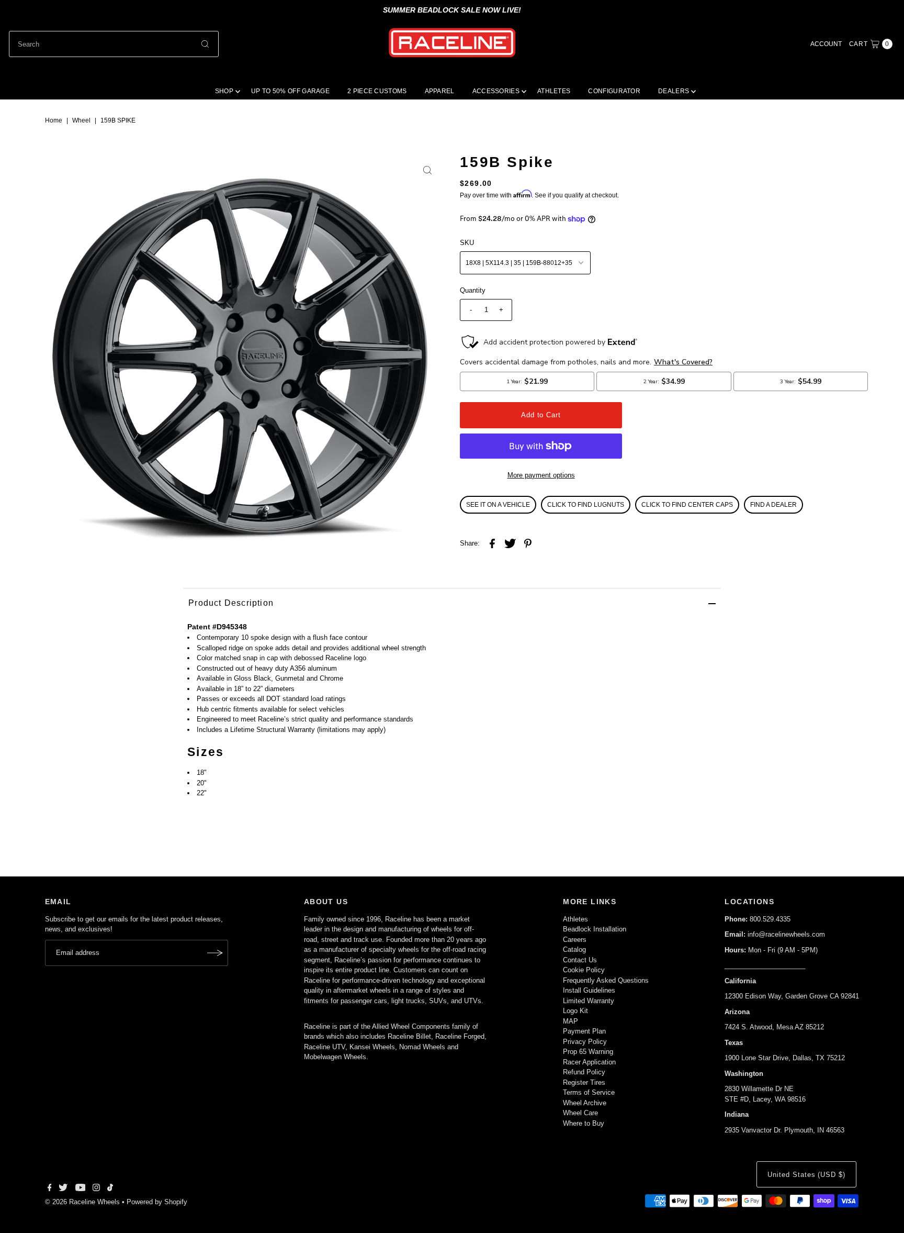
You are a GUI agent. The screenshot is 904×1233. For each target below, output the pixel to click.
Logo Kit (575, 1011)
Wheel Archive (584, 1103)
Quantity (472, 290)
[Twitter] (63, 1189)
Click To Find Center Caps (687, 504)
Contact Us (580, 960)
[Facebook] (50, 1189)
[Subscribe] (215, 953)
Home (53, 120)
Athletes (575, 919)
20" (202, 783)
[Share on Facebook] (492, 543)
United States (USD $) (806, 1175)
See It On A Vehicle (498, 504)
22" (202, 793)
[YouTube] (80, 1189)
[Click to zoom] (427, 170)
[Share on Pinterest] (528, 543)
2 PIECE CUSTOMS (377, 91)
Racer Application (589, 1062)
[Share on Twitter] (510, 543)
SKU (467, 243)
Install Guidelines (589, 990)
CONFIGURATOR (614, 91)
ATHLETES (553, 91)
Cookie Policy (584, 970)
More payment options (541, 475)
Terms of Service (589, 1092)
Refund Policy (584, 1072)
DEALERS (673, 91)
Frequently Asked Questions (606, 980)
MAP (570, 1021)
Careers (574, 939)
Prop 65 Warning (588, 1052)
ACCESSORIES (495, 91)
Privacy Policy (585, 1042)
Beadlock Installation (594, 929)
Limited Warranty (588, 1001)
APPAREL (440, 91)
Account (826, 44)
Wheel (81, 120)
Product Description (231, 602)
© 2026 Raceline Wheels (82, 1202)
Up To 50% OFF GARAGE (290, 91)
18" (202, 772)
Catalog (574, 949)
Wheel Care (580, 1113)
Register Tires (584, 1082)
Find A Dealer (773, 504)
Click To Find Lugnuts (585, 504)
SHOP (224, 91)
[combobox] (114, 44)
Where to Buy (583, 1123)
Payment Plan (584, 1031)
